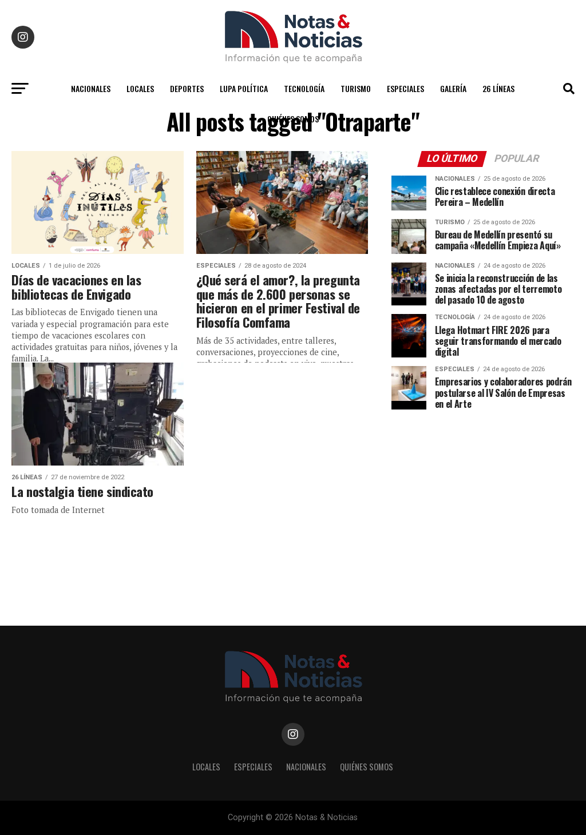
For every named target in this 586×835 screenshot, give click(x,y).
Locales (140, 88)
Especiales (405, 88)
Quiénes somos (293, 119)
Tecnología (304, 88)
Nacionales (90, 88)
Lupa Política (244, 88)
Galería (453, 88)
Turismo (355, 88)
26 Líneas (498, 88)
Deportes (187, 88)
